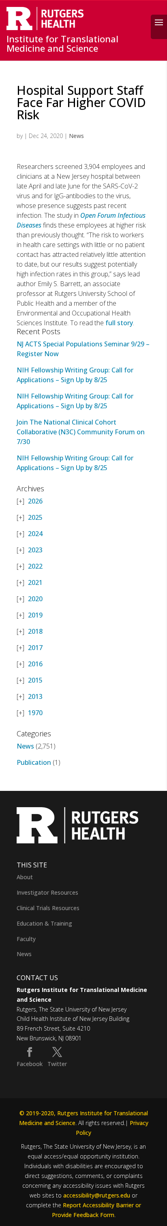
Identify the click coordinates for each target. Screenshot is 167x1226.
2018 (35, 631)
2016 (35, 663)
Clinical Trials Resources (48, 908)
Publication (34, 762)
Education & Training (44, 923)
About (25, 877)
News (76, 136)
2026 (35, 501)
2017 (35, 647)
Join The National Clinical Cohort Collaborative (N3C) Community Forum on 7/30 (81, 432)
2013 (35, 696)
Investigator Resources (47, 892)
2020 (35, 598)
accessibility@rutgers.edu (96, 1195)
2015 (35, 680)
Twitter (57, 1064)
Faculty (26, 939)
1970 (35, 712)
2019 (35, 615)
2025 (35, 517)
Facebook (30, 1064)
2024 (35, 533)
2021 (35, 582)
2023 (35, 549)
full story (119, 322)
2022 (35, 566)
